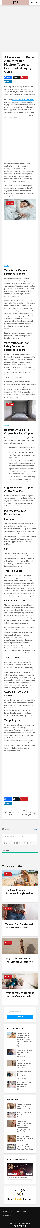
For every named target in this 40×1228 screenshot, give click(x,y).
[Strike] (12, 843)
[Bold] (4, 843)
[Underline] (9, 843)
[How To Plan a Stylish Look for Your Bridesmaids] (11, 1084)
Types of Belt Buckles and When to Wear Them (19, 926)
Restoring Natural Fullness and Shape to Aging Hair (25, 1138)
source (6, 265)
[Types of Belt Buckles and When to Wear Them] (11, 1052)
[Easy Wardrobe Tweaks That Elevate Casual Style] (11, 1063)
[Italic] (6, 843)
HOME (5, 1211)
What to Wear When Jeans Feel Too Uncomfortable (19, 994)
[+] (30, 843)
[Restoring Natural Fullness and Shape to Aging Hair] (11, 1138)
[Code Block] (22, 843)
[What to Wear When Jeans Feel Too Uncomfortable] (11, 1074)
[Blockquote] (19, 843)
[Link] (24, 843)
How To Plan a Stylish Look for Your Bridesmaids (24, 1084)
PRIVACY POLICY (22, 1211)
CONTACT (12, 1211)
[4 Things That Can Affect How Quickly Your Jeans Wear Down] (11, 1147)
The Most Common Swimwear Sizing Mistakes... (20, 892)
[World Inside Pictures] (20, 1195)
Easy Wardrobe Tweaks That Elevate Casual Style (19, 960)
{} (27, 843)
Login (36, 829)
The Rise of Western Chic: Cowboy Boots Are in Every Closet (24, 1106)
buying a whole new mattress (23, 99)
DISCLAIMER (7, 1215)
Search (20, 1016)
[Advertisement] (20, 29)
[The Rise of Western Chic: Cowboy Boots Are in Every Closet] (11, 1106)
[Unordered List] (17, 843)
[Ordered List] (14, 843)
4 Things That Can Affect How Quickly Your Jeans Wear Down (25, 1147)
